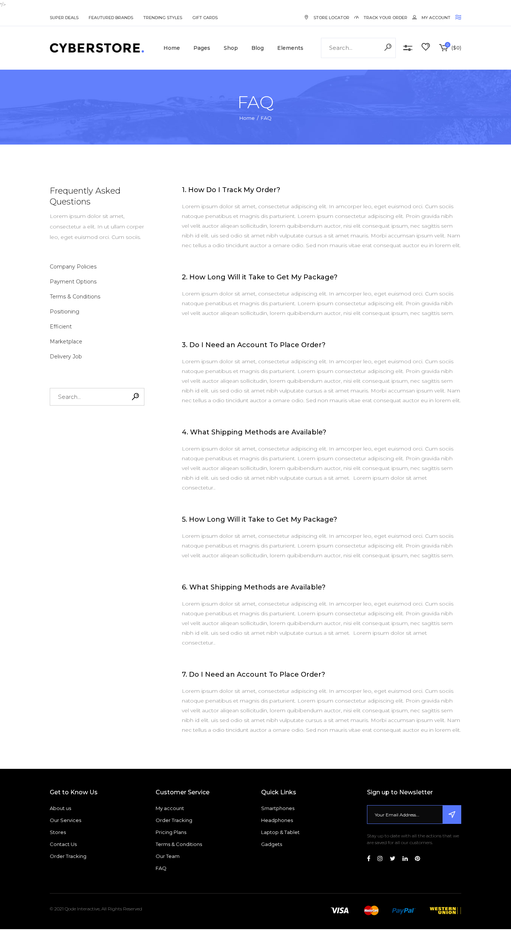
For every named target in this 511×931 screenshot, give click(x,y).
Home (247, 118)
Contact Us (63, 844)
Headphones (277, 820)
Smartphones (277, 808)
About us (60, 808)
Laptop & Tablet (280, 832)
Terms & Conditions (75, 296)
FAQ (161, 868)
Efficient (61, 326)
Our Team (168, 856)
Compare (407, 47)
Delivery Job (66, 356)
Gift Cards (205, 17)
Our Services (65, 820)
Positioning (64, 311)
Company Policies (73, 266)
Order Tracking (68, 856)
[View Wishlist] (425, 48)
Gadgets (271, 844)
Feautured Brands (111, 17)
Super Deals (64, 17)
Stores (58, 832)
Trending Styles (162, 17)
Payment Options (73, 281)
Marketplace (66, 341)
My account (170, 808)
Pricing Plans (171, 832)
